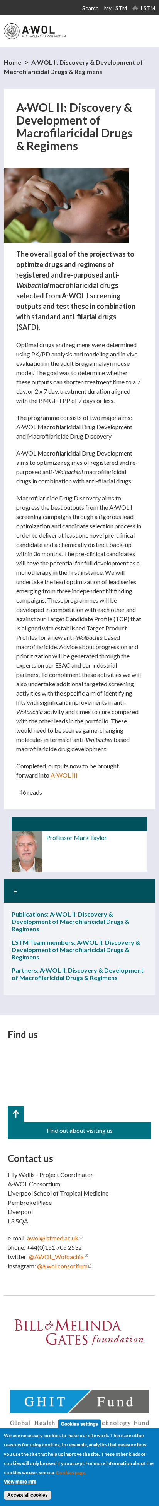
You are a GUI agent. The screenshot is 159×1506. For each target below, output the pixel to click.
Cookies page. (71, 1472)
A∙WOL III (64, 775)
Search (90, 8)
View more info (20, 1481)
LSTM (148, 8)
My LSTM (115, 8)
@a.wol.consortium (64, 1266)
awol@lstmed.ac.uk (55, 1238)
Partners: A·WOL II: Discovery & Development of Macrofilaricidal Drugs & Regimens (78, 973)
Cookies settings (79, 1423)
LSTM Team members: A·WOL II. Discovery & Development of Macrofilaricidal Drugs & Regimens (76, 950)
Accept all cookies (27, 1495)
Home (12, 62)
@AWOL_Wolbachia (58, 1256)
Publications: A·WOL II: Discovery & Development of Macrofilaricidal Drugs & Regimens (70, 921)
